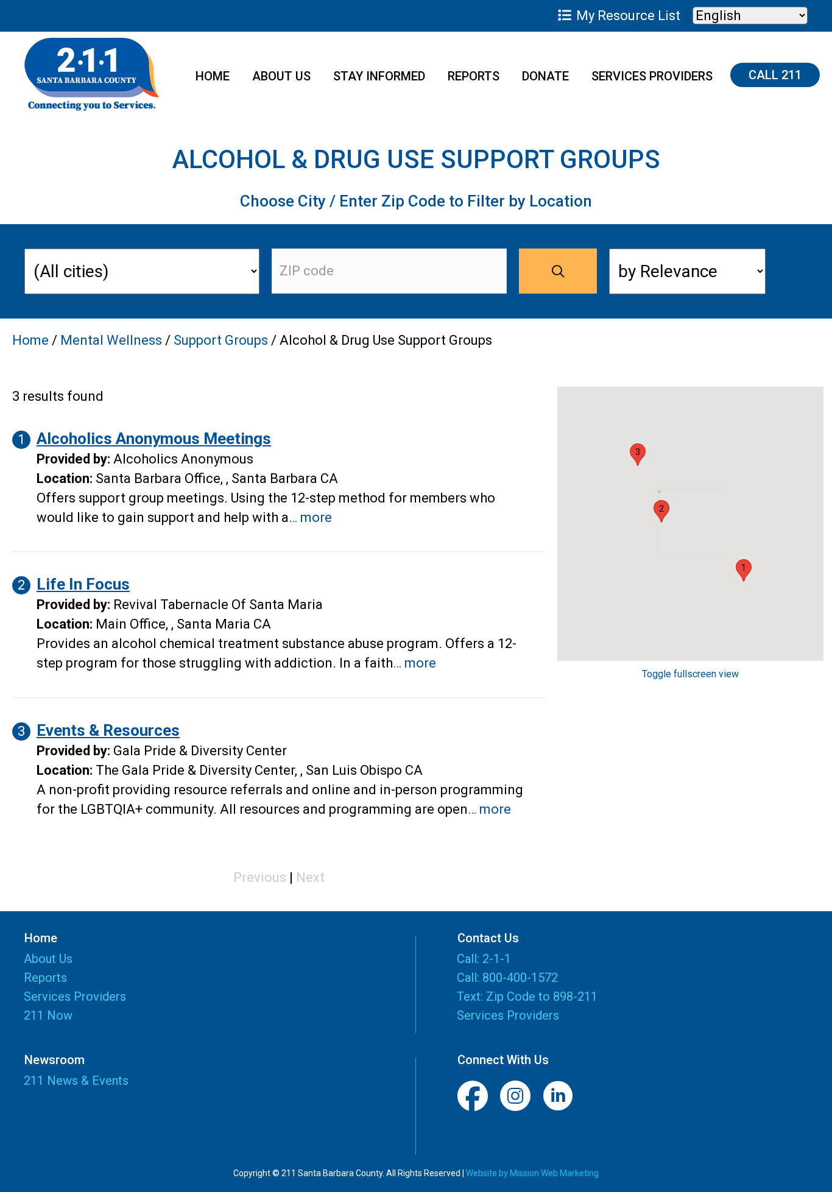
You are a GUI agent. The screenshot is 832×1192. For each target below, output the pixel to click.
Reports (473, 76)
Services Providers (652, 76)
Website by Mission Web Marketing (532, 1173)
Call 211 (775, 75)
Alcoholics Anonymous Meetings (154, 438)
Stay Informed (379, 76)
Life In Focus (83, 584)
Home (213, 76)
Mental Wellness (111, 340)
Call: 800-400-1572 (507, 977)
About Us (281, 76)
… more (310, 517)
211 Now (48, 1016)
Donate (545, 76)
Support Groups (221, 340)
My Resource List (626, 15)
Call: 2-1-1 (484, 958)
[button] (744, 570)
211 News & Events (76, 1080)
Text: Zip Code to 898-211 (527, 996)
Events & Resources (108, 730)
